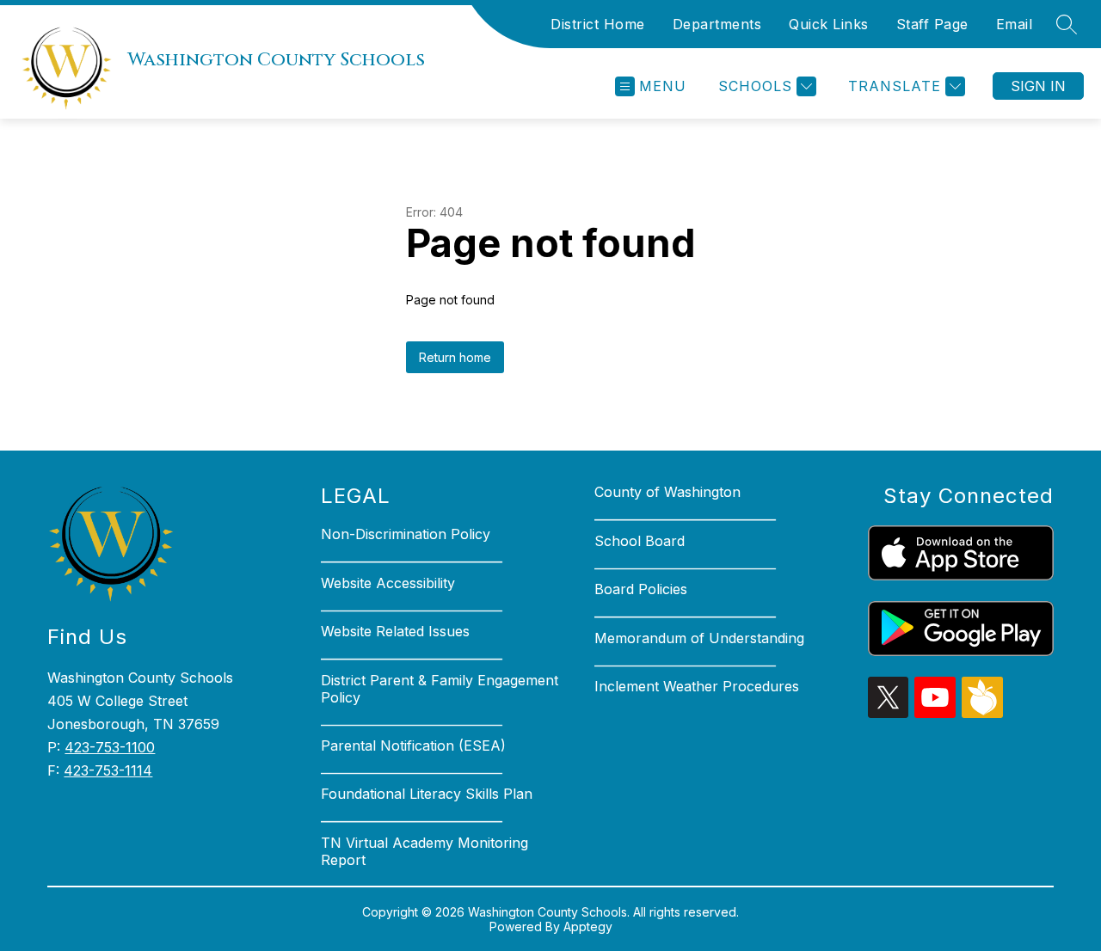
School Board (639, 540)
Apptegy (587, 926)
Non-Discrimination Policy (405, 534)
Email (1014, 24)
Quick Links (829, 24)
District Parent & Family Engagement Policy (439, 689)
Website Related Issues (395, 631)
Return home (455, 357)
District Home (597, 24)
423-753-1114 (108, 770)
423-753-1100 (110, 747)
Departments (717, 24)
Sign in (1038, 86)
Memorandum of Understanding (699, 638)
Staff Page (932, 24)
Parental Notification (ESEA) (413, 745)
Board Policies (640, 589)
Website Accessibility (388, 583)
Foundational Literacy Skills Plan (426, 793)
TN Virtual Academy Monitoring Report (424, 851)
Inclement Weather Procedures (696, 686)
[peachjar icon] (982, 712)
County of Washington (667, 491)
